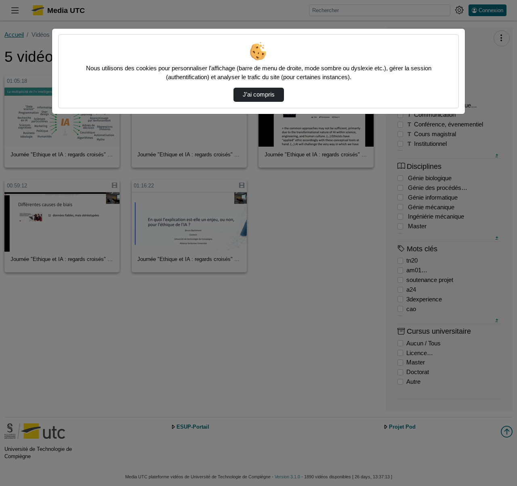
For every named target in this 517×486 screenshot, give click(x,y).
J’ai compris (259, 94)
